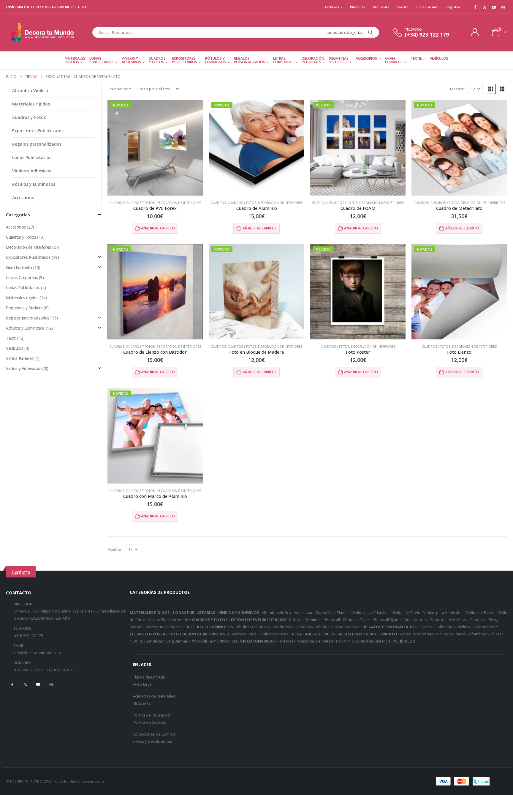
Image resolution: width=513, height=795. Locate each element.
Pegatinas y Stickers (339, 60)
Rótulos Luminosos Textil (338, 626)
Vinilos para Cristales (370, 612)
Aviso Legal (142, 684)
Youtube (38, 684)
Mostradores (415, 619)
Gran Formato (394, 60)
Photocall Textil (356, 619)
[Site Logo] (43, 32)
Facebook (12, 684)
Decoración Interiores (313, 60)
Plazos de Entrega (149, 677)
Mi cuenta (381, 7)
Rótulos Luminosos (253, 626)
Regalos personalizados (249, 60)
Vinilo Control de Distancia (367, 641)
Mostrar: (457, 89)
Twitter (25, 684)
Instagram (51, 684)
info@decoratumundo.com (37, 652)
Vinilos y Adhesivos (131, 60)
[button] (491, 89)
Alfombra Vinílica (30, 90)
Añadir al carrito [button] (158, 228)
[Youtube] (494, 7)
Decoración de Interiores (178, 203)
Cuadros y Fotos (157, 60)
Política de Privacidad (151, 715)
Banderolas (283, 626)
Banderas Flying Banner (167, 641)
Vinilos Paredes (20, 358)
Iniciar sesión (427, 7)
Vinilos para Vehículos (443, 612)
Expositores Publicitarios (184, 60)
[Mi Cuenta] (475, 32)
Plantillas (358, 7)
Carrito (402, 7)
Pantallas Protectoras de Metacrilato (309, 641)
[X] (484, 7)
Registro (453, 7)
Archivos (331, 7)
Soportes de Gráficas (448, 619)
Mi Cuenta (142, 703)
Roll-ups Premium (305, 619)
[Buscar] (370, 32)
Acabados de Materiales (154, 696)
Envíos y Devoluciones (152, 741)
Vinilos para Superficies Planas (321, 612)
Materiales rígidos (31, 104)
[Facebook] (475, 7)
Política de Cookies (149, 722)
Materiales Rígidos (75, 60)
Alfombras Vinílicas (454, 626)
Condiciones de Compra (154, 734)
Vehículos (439, 58)
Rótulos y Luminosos (215, 60)
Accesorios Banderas (164, 626)
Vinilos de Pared (480, 612)
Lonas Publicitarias (101, 60)
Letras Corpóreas (283, 60)
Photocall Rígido (387, 619)
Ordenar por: (119, 89)
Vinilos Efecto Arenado (168, 619)
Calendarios (484, 626)
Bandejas (304, 626)
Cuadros (116, 203)
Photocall (332, 619)
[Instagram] (503, 7)
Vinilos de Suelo (406, 612)
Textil (416, 58)
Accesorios (366, 58)
